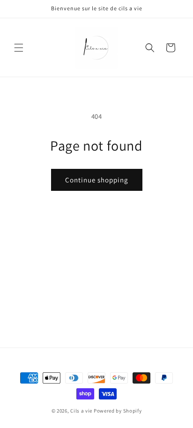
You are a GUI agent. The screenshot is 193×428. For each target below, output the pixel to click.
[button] (18, 47)
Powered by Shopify (118, 410)
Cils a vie (81, 410)
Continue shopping (96, 179)
